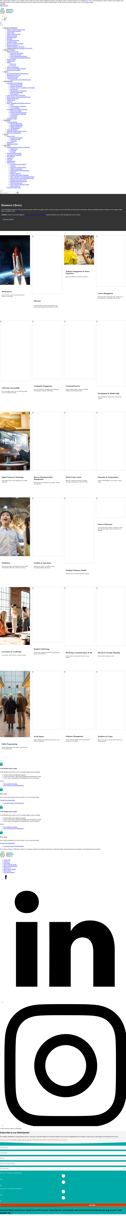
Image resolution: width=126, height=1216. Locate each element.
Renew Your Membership (14, 133)
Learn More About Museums (15, 83)
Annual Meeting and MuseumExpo (19, 170)
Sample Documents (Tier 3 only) (16, 46)
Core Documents (14, 108)
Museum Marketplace (13, 98)
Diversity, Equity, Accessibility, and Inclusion (22, 87)
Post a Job (13, 65)
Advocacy (9, 101)
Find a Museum (14, 94)
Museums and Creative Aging (18, 180)
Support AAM (11, 136)
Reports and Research (16, 86)
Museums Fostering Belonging (18, 181)
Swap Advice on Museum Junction (16, 68)
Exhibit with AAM (15, 139)
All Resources (7, 292)
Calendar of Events (12, 78)
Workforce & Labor (105, 736)
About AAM (6, 860)
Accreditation (14, 115)
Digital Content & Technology (13, 477)
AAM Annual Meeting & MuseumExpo (18, 73)
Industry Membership (16, 126)
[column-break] (11, 61)
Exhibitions (6, 563)
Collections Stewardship (11, 388)
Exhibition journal (12, 37)
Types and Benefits (12, 122)
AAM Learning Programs (14, 31)
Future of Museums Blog (13, 34)
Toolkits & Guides (12, 42)
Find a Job (13, 64)
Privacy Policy (89, 2)
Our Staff (12, 152)
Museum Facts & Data (16, 84)
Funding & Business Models (76, 570)
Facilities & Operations (42, 563)
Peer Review (13, 117)
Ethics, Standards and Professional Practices (19, 103)
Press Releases (11, 156)
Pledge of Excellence (16, 111)
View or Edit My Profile (10, 864)
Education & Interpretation (108, 477)
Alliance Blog (10, 32)
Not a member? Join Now (10, 784)
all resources (18, 211)
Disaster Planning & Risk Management (43, 478)
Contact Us (10, 158)
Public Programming (9, 744)
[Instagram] (64, 1125)
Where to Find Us (15, 186)
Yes (1, 1179)
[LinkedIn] (64, 1002)
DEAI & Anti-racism (73, 477)
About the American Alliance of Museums (18, 147)
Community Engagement (43, 386)
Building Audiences (15, 173)
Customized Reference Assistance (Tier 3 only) (19, 48)
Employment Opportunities (14, 153)
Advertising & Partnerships (14, 155)
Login (5, 17)
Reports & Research (12, 45)
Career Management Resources (18, 56)
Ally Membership (15, 128)
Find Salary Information (16, 53)
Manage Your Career (12, 51)
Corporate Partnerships (16, 137)
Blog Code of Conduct (9, 869)
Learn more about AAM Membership (13, 785)
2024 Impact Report (12, 144)
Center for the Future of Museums (16, 95)
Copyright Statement (9, 872)
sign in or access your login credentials (35, 214)
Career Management (105, 293)
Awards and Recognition (13, 70)
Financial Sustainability (16, 92)
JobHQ (9, 62)
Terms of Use (7, 867)
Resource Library (11, 59)
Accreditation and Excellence (18, 164)
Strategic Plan (14, 149)
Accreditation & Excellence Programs (17, 109)
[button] (2, 781)
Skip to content (4, 5)
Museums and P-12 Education (18, 91)
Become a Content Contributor (15, 43)
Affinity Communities (13, 67)
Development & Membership (108, 393)
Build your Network (15, 54)
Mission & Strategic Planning (109, 653)
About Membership (12, 129)
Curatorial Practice (73, 386)
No (1, 1185)
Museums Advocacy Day (14, 75)
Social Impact (14, 89)
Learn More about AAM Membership (13, 803)
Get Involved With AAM (13, 187)
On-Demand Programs (13, 40)
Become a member (8, 219)
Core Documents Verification (18, 114)
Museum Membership (16, 123)
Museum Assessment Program (18, 112)
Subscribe (9, 159)
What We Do (10, 163)
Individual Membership (16, 125)
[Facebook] (5, 879)
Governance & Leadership (11, 652)
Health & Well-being (41, 649)
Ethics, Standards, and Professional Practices (22, 176)
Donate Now (10, 142)
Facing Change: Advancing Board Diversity (19, 97)
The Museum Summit (13, 76)
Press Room (6, 863)
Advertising (13, 141)
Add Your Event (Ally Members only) (20, 79)
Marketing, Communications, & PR (79, 653)
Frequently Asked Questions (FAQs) (17, 131)
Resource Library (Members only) (16, 29)
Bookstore (9, 39)
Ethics (12, 104)
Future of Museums (105, 524)
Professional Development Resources (20, 57)
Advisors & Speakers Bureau (18, 167)
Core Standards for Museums (18, 106)
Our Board (13, 150)
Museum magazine (12, 36)
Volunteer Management (74, 736)
